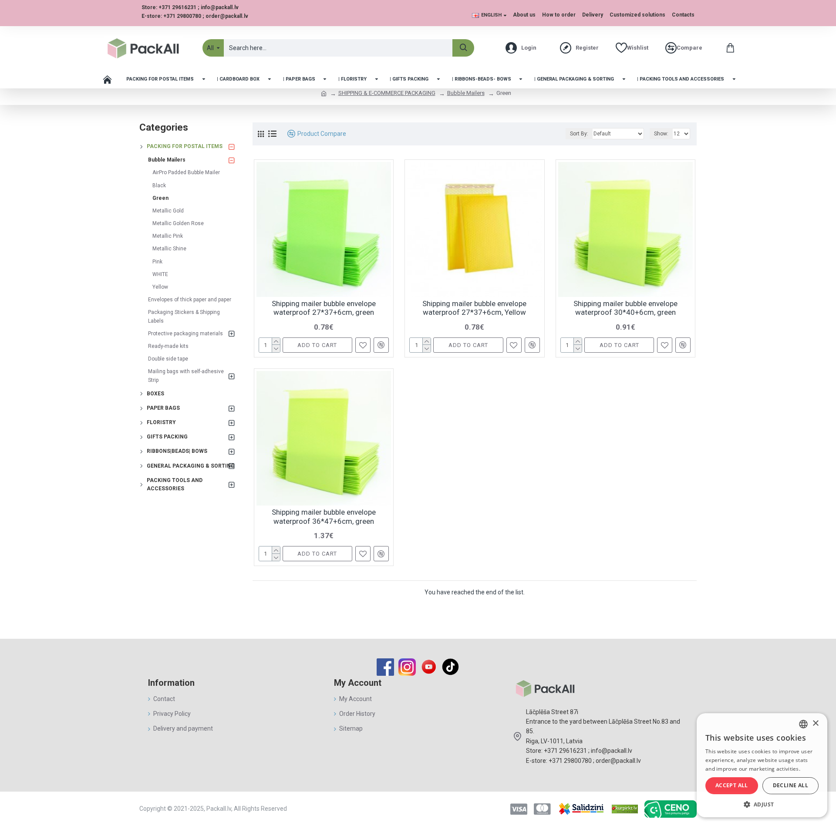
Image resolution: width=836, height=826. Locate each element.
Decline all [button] (790, 785)
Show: (661, 134)
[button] (762, 804)
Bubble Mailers (466, 93)
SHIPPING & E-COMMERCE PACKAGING (386, 93)
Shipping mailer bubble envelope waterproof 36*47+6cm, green (324, 516)
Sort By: (579, 134)
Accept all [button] (731, 785)
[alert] (762, 765)
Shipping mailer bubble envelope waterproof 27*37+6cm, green (324, 308)
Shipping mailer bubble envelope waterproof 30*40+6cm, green (625, 308)
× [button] (815, 723)
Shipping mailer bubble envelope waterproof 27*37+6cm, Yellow (474, 308)
